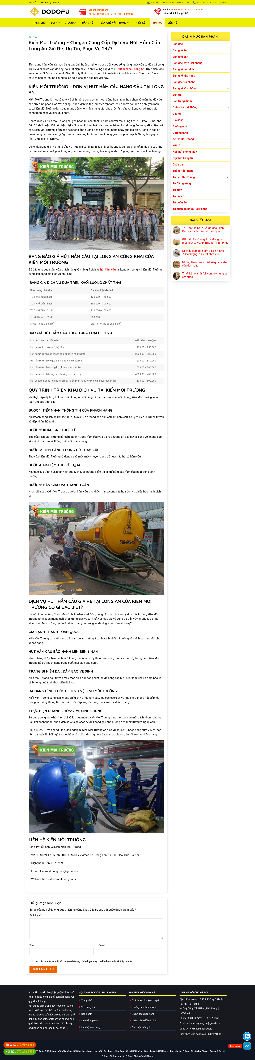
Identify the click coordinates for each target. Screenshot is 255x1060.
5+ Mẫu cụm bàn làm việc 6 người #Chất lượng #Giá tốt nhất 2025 (203, 252)
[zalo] (247, 1036)
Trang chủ (38, 22)
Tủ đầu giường (182, 183)
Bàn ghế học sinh (183, 69)
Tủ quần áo (180, 202)
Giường (70, 22)
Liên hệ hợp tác (89, 1020)
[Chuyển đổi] (228, 88)
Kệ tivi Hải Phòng (183, 139)
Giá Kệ (177, 113)
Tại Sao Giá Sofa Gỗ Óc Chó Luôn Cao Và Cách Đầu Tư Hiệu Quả (203, 229)
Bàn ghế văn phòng (114, 22)
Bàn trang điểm (182, 101)
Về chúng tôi (88, 1007)
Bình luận (35, 915)
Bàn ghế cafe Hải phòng (187, 63)
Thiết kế (139, 22)
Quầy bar (178, 164)
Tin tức (158, 22)
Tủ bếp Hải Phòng (184, 177)
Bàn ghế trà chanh (184, 82)
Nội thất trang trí (183, 158)
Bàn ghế (87, 22)
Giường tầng (180, 132)
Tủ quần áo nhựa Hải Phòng (190, 209)
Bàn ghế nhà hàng (184, 75)
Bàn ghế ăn (180, 50)
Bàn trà (177, 94)
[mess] (247, 1046)
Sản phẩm (86, 1014)
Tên (31, 945)
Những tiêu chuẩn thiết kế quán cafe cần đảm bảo (204, 264)
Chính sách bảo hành (143, 1014)
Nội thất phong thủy (185, 151)
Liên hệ (172, 22)
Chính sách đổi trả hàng (144, 1020)
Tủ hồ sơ (178, 196)
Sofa (54, 22)
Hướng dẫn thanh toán (144, 1007)
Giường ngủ (180, 126)
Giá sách (178, 120)
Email (102, 945)
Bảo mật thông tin (141, 1027)
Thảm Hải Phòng (183, 170)
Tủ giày (177, 189)
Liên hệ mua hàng (90, 1027)
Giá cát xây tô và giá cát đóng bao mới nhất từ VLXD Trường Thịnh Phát (205, 241)
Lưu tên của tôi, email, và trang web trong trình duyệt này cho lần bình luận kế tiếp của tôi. (84, 961)
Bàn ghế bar (180, 56)
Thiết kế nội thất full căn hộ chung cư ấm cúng (205, 275)
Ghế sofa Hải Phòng (185, 107)
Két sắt (177, 145)
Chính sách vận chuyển (146, 1000)
